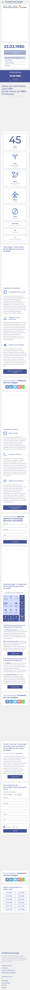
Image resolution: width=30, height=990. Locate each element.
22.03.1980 (21, 892)
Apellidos (6, 529)
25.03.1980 (9, 896)
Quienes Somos (7, 965)
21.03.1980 (21, 896)
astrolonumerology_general (14, 57)
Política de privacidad (9, 972)
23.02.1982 (21, 909)
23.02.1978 (9, 909)
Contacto (5, 968)
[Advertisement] (15, 24)
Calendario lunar (7, 976)
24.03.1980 (9, 892)
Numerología (9, 63)
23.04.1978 (9, 906)
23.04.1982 (21, 906)
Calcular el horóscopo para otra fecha (15, 52)
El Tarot (7, 65)
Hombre (8, 827)
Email (4, 535)
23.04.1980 (9, 899)
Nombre (5, 523)
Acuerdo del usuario (8, 970)
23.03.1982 (21, 902)
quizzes (4, 987)
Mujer (17, 827)
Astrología (8, 60)
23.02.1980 (21, 899)
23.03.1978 (9, 902)
